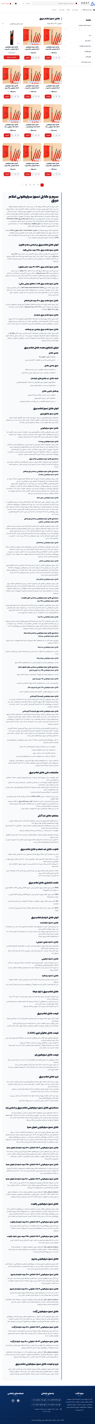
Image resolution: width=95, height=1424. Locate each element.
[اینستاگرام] (13, 1401)
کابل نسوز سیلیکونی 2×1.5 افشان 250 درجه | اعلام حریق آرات (52, 49)
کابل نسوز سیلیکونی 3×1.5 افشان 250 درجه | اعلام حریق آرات (11, 166)
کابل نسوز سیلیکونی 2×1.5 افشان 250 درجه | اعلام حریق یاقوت (32, 49)
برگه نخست (75, 10)
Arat (59, 43)
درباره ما (54, 10)
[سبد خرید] (16, 4)
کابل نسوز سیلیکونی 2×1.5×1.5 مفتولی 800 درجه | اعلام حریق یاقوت (12, 127)
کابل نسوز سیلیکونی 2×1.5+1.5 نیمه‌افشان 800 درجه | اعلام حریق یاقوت (32, 127)
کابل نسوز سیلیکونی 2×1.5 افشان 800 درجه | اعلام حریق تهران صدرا (53, 88)
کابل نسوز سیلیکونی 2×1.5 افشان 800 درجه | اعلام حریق (12, 49)
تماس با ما (61, 10)
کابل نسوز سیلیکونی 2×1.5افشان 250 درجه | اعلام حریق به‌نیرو (53, 166)
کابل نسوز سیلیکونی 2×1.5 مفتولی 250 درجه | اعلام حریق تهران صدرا (11, 88)
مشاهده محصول (11, 57)
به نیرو (59, 159)
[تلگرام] (18, 1401)
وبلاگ (68, 10)
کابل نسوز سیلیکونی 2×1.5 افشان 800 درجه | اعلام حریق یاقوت (32, 88)
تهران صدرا (58, 82)
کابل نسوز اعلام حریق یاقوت (34, 43)
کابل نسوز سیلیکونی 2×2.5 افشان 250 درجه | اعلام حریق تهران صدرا (32, 166)
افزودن (48, 58)
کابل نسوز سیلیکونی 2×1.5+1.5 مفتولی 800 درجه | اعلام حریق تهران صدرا (53, 127)
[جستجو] (76, 3)
